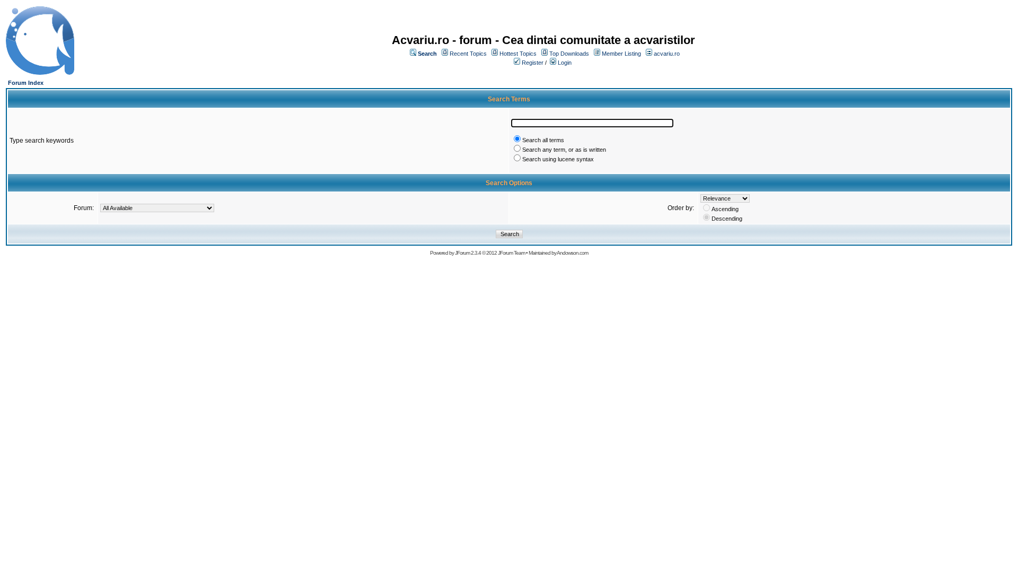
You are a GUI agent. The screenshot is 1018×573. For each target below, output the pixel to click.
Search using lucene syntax (558, 159)
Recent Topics (468, 53)
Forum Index (25, 83)
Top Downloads (569, 53)
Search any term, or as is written (564, 149)
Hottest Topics (518, 53)
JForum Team (511, 253)
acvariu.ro (667, 53)
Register (532, 62)
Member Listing (621, 53)
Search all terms (543, 140)
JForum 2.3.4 (468, 253)
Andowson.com (572, 253)
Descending (727, 218)
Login (565, 62)
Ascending (725, 209)
